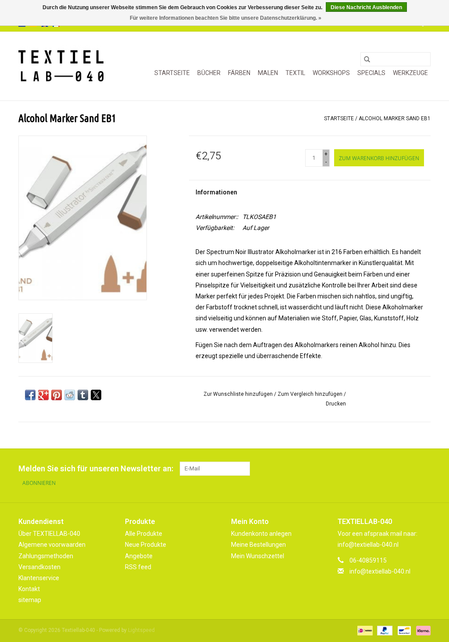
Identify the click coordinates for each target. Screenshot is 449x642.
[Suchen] (367, 59)
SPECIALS (371, 72)
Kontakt (29, 588)
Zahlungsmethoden (45, 556)
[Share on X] (96, 395)
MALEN (268, 72)
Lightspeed (141, 630)
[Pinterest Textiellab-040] (408, 469)
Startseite (172, 72)
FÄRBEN (239, 72)
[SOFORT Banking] (422, 630)
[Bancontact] (403, 630)
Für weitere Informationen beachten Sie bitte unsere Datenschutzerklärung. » (225, 18)
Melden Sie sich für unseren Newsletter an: (95, 468)
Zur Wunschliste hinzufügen (238, 394)
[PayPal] (384, 630)
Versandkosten (39, 566)
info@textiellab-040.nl (379, 571)
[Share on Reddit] (69, 395)
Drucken (336, 404)
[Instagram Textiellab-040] (424, 469)
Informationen (216, 192)
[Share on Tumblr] (83, 395)
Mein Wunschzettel (257, 556)
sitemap (29, 599)
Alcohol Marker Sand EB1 (395, 118)
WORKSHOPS (331, 72)
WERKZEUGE (410, 72)
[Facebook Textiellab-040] (393, 469)
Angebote (139, 556)
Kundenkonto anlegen (261, 533)
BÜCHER (209, 72)
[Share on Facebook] (30, 395)
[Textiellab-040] (60, 66)
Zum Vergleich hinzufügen (311, 394)
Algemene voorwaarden (52, 544)
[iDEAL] (364, 630)
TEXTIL (295, 72)
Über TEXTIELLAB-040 (49, 533)
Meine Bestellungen (258, 544)
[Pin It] (56, 395)
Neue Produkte (145, 544)
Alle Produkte (143, 533)
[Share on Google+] (43, 395)
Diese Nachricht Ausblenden (366, 7)
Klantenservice (38, 577)
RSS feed (138, 566)
